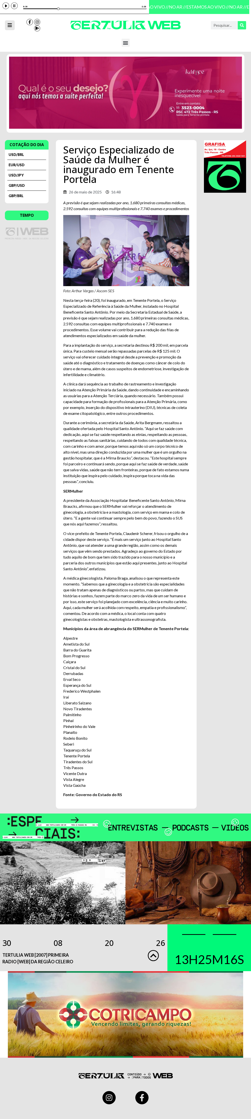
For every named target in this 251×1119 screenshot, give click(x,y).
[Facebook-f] (29, 22)
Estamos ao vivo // (203, 7)
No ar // (173, 7)
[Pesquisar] (242, 25)
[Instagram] (37, 22)
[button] (126, 43)
